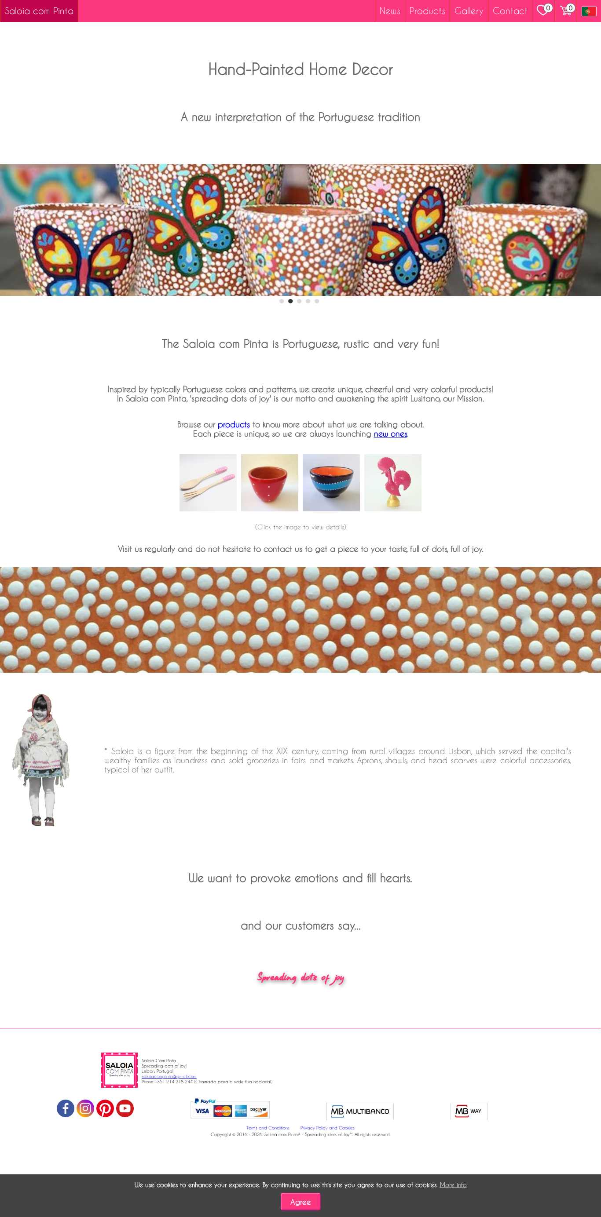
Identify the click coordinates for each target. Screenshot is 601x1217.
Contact (510, 10)
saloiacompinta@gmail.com (169, 1076)
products (234, 424)
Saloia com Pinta (39, 10)
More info (453, 1184)
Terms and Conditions (268, 1127)
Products (427, 10)
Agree (300, 1202)
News (390, 10)
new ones (390, 433)
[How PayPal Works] (230, 1119)
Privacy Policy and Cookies (327, 1127)
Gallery (469, 10)
